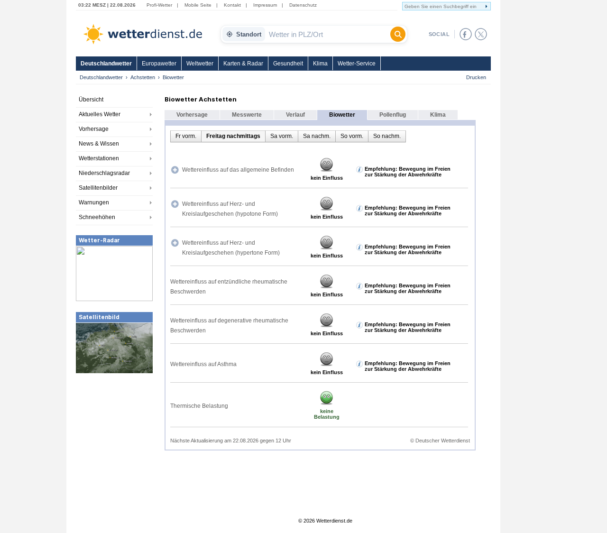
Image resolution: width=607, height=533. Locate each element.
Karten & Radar (243, 63)
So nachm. (387, 136)
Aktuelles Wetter (99, 114)
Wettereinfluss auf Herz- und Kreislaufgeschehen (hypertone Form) (231, 247)
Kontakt (232, 5)
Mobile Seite (198, 5)
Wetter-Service (357, 63)
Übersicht (91, 99)
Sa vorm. (281, 136)
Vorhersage (94, 129)
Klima (320, 63)
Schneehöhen (97, 217)
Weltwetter (199, 63)
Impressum (265, 5)
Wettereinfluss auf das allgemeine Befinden (238, 169)
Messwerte (247, 114)
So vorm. (351, 136)
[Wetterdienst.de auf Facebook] (466, 34)
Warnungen (94, 202)
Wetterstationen (99, 158)
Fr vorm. (185, 136)
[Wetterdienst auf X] (481, 34)
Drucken (476, 77)
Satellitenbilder (98, 187)
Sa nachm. (317, 136)
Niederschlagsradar (104, 173)
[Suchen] (397, 34)
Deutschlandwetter (106, 63)
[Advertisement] (114, 445)
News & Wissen (99, 143)
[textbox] (327, 34)
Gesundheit (288, 63)
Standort (248, 34)
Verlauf (295, 114)
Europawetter (159, 63)
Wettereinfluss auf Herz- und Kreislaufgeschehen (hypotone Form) (230, 209)
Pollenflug (392, 114)
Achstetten (142, 77)
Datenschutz (303, 5)
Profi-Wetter (159, 5)
